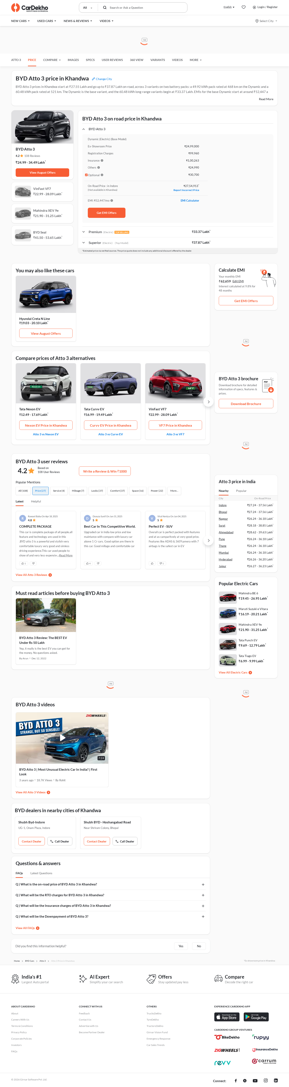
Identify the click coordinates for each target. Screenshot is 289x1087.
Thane (222, 546)
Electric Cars (239, 672)
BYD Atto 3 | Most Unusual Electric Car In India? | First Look (58, 772)
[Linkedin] (276, 1081)
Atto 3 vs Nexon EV (46, 434)
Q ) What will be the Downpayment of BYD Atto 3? (52, 916)
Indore (223, 505)
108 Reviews (32, 156)
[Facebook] (236, 1081)
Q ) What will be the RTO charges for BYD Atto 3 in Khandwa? (60, 895)
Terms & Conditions (22, 1026)
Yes (181, 946)
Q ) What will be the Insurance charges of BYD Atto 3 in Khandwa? (63, 905)
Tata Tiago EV (247, 656)
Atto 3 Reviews (37, 575)
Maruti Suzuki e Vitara (253, 609)
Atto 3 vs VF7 (175, 434)
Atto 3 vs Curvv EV (110, 434)
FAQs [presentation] (19, 873)
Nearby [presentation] (223, 490)
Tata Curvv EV (94, 409)
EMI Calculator (190, 200)
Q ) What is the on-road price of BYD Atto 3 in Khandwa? (56, 884)
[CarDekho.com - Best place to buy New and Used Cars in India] (29, 7)
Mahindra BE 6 (248, 593)
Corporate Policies (21, 1038)
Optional (94, 175)
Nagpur (223, 518)
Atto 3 (16, 60)
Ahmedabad (226, 532)
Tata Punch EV (248, 640)
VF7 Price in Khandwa (175, 425)
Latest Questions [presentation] (41, 873)
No (199, 946)
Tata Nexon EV (29, 409)
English (228, 6)
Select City (267, 21)
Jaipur (222, 566)
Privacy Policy (19, 1032)
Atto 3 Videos (36, 792)
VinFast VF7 (158, 409)
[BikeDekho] (227, 1037)
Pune (222, 539)
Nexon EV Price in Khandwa (46, 425)
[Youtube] (255, 1081)
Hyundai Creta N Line (34, 319)
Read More (266, 99)
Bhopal (223, 512)
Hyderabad (225, 559)
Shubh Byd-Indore (31, 822)
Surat (222, 525)
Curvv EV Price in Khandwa (110, 425)
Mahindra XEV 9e (250, 624)
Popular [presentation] (241, 490)
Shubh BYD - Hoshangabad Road (107, 822)
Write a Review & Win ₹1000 (105, 471)
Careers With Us (20, 1019)
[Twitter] (244, 1081)
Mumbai (224, 552)
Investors (16, 1045)
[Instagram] (266, 1081)
